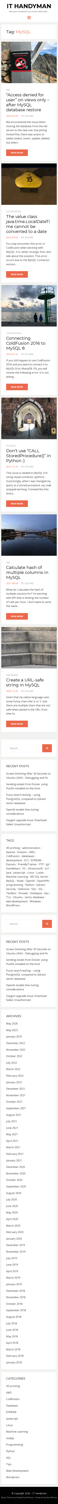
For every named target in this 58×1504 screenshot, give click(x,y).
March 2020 (13, 1225)
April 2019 (12, 1271)
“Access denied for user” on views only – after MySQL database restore (27, 102)
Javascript (19, 872)
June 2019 (12, 1264)
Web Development (17, 1471)
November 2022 (15, 1049)
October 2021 (14, 1101)
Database (12, 674)
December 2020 (15, 1167)
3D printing (13, 848)
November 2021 (15, 1095)
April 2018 (12, 1343)
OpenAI (30, 881)
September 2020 (16, 1186)
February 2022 (15, 1075)
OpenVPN (43, 881)
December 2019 (15, 1245)
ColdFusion (13, 211)
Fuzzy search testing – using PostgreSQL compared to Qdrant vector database (26, 799)
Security (11, 889)
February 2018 (15, 1356)
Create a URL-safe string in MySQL (25, 682)
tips (46, 893)
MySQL (10, 881)
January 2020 (14, 1238)
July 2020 (11, 1199)
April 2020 (12, 1219)
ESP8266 (36, 860)
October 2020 (14, 1180)
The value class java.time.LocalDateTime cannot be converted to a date (28, 224)
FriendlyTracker (27, 864)
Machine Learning (17, 876)
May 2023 (12, 1030)
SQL (8, 89)
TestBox (11, 893)
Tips (8, 1464)
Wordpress (12, 1477)
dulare (29, 115)
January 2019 (14, 1284)
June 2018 (12, 1330)
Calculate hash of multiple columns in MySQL (27, 572)
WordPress (12, 905)
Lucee (39, 872)
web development (17, 901)
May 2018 (12, 1336)
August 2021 (13, 1115)
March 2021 (13, 1147)
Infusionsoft (35, 868)
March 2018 (13, 1349)
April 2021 (12, 1141)
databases (28, 856)
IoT (47, 868)
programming (14, 885)
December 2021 (15, 1088)
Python (10, 445)
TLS (8, 897)
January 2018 (14, 1362)
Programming (14, 1444)
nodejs (10, 1438)
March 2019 (13, 1277)
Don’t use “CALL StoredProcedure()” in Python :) (28, 455)
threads (23, 893)
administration (31, 848)
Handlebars (13, 868)
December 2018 (15, 1291)
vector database (34, 897)
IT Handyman (29, 6)
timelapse (36, 893)
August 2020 (13, 1193)
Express (11, 864)
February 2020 (15, 1232)
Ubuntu (17, 897)
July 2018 (11, 1323)
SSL (41, 889)
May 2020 (12, 1212)
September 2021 (16, 1108)
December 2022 (15, 1043)
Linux (30, 872)
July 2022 (11, 1062)
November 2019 (15, 1251)
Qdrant (40, 885)
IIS (23, 868)
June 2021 (12, 1128)
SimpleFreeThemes (25, 1497)
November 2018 (15, 1297)
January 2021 (14, 1160)
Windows (35, 901)
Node (20, 881)
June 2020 (12, 1206)
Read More (17, 152)
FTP (41, 864)
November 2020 (15, 1173)
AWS (32, 852)
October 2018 (14, 1304)
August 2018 (13, 1317)
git (47, 864)
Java (8, 872)
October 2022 (14, 1056)
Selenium (23, 889)
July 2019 (11, 1258)
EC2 (26, 860)
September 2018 (16, 1310)
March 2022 (13, 1069)
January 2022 (14, 1082)
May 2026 (12, 1023)
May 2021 (12, 1134)
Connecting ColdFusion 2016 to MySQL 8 (25, 343)
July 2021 (11, 1121)
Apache (10, 852)
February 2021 (15, 1154)
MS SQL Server (39, 876)
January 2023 (14, 1036)
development (14, 860)
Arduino (22, 852)
